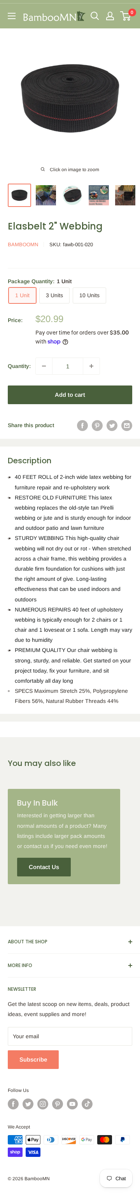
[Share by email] (126, 425)
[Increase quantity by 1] (91, 366)
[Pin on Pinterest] (97, 425)
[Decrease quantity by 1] (44, 366)
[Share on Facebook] (82, 425)
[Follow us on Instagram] (42, 1104)
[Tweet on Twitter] (112, 425)
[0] (126, 16)
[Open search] (95, 16)
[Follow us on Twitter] (28, 1104)
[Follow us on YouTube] (72, 1104)
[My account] (110, 16)
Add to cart (70, 394)
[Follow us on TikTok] (87, 1104)
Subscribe (33, 1059)
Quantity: (19, 366)
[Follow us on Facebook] (13, 1104)
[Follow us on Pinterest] (57, 1104)
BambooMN (23, 244)
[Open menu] (12, 16)
